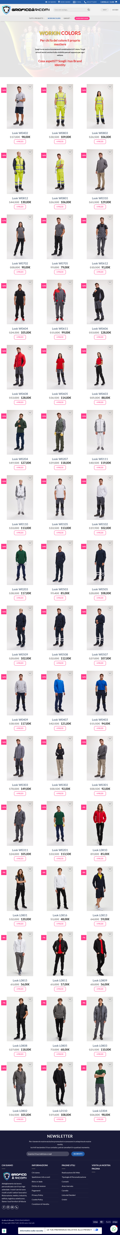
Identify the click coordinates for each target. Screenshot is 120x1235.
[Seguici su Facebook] (4, 1207)
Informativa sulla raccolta (31, 1231)
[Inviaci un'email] (12, 1207)
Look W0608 (20, 393)
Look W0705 (60, 263)
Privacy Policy (37, 1195)
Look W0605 (60, 393)
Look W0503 (60, 589)
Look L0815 (20, 980)
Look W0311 (20, 850)
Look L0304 (100, 1110)
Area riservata (67, 1186)
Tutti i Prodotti (36, 18)
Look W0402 (20, 133)
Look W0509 (20, 654)
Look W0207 (60, 459)
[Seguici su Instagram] (8, 1207)
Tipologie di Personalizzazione (74, 1177)
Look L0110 (60, 1110)
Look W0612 (100, 263)
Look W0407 (60, 719)
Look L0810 (100, 850)
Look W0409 (20, 719)
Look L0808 (20, 1045)
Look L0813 (100, 915)
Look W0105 (60, 524)
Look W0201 (60, 850)
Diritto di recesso (39, 1186)
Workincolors (54, 18)
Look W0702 (20, 263)
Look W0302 (60, 784)
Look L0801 (20, 915)
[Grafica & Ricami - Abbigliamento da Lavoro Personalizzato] (26, 10)
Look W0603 (100, 393)
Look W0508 (60, 654)
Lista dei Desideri (69, 1195)
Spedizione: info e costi (41, 1177)
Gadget (67, 18)
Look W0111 (100, 459)
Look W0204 (20, 459)
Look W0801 (60, 198)
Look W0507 (100, 654)
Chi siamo (36, 1172)
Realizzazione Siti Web (71, 1172)
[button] (108, 2)
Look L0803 (100, 1045)
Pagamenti (36, 1190)
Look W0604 (20, 328)
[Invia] (89, 10)
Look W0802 (100, 133)
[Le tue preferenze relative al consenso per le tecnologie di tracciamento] (4, 1231)
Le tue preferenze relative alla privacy (69, 1230)
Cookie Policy (37, 1199)
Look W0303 (20, 784)
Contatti (65, 1181)
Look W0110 (20, 524)
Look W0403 (100, 719)
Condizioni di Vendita (40, 1204)
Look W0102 (100, 524)
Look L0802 (20, 1110)
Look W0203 (20, 589)
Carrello (65, 1190)
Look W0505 (100, 589)
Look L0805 (60, 1045)
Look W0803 (60, 133)
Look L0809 (100, 980)
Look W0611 (60, 328)
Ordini (64, 1199)
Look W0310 (100, 198)
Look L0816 (60, 915)
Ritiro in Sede (37, 1181)
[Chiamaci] (17, 1207)
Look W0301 (100, 784)
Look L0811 (60, 980)
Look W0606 (100, 328)
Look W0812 (20, 198)
